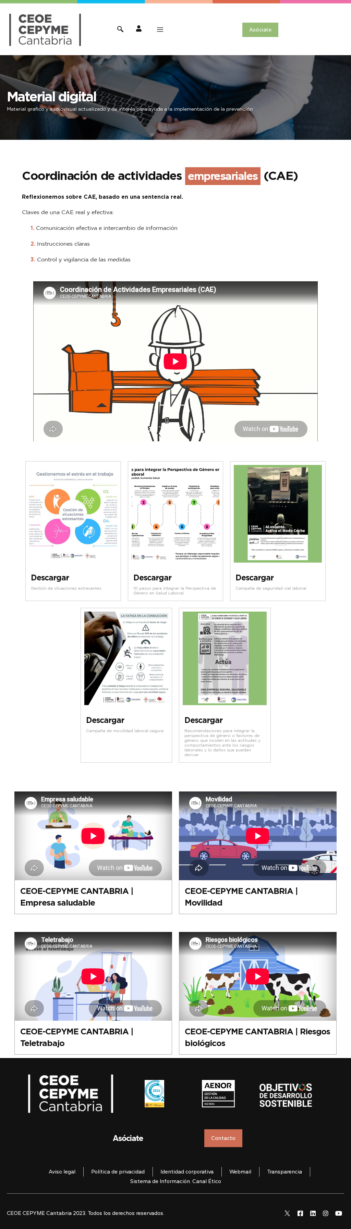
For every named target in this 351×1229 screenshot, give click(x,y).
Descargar (50, 577)
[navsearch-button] (120, 30)
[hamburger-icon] (160, 30)
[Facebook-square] (299, 1213)
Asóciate (128, 1138)
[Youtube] (338, 1213)
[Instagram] (325, 1213)
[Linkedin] (312, 1213)
